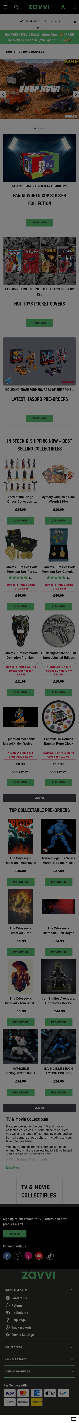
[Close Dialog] (73, 1419)
